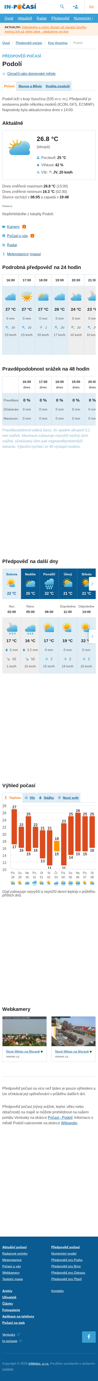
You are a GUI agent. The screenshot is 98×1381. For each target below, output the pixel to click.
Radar (42, 18)
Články (7, 1303)
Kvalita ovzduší (58, 86)
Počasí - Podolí (60, 1118)
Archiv (7, 1291)
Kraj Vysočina (57, 43)
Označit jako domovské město (31, 74)
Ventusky (8, 1334)
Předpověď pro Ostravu (68, 1272)
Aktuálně (25, 18)
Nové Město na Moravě (23, 1051)
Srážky (49, 797)
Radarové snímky (15, 1253)
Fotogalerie (11, 1310)
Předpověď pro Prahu (67, 1260)
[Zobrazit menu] (91, 7)
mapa (35, 254)
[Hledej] (62, 6)
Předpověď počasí (29, 43)
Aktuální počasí (14, 1247)
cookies (7, 1369)
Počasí (9, 86)
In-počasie (9, 1341)
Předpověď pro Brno (66, 1266)
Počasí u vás (17, 236)
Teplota (15, 797)
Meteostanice (18, 254)
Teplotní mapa (12, 1279)
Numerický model (63, 1253)
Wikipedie (69, 1123)
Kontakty (57, 1291)
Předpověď (60, 18)
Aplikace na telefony (18, 1316)
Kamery (13, 227)
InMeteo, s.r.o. (38, 1363)
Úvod (9, 18)
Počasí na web (13, 1323)
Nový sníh (71, 797)
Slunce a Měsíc (30, 86)
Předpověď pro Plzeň (66, 1279)
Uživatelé (9, 1297)
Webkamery (11, 1272)
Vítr (32, 797)
